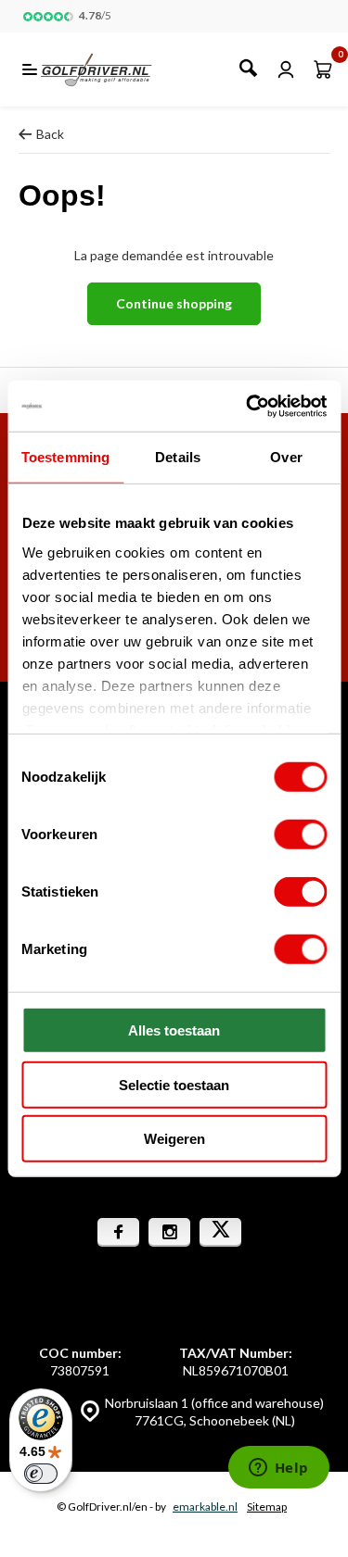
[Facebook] (118, 1232)
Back (50, 134)
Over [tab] (286, 457)
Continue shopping (174, 303)
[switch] (300, 834)
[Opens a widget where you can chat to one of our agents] (278, 1469)
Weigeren (174, 1139)
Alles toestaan (174, 1030)
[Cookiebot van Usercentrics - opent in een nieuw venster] (248, 406)
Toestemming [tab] (65, 457)
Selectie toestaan (174, 1084)
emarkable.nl (205, 1506)
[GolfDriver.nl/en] (116, 69)
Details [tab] (177, 457)
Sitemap (267, 1506)
